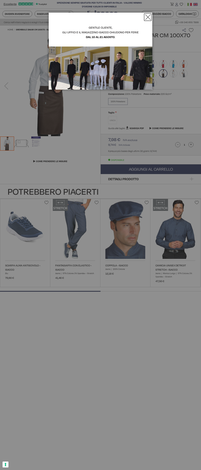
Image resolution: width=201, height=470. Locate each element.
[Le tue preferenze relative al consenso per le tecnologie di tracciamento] (5, 464)
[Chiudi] (147, 17)
